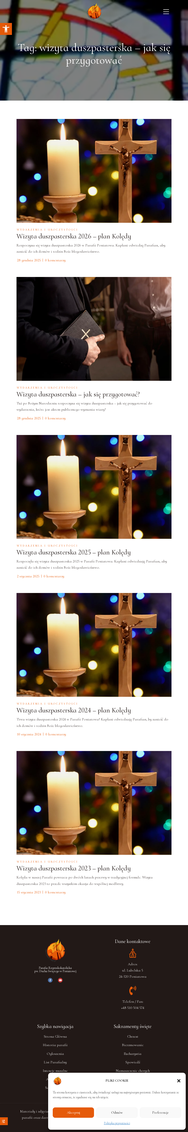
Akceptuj (73, 1112)
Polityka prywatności (117, 1123)
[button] (6, 29)
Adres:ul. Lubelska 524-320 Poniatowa (133, 970)
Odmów (117, 1112)
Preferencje (160, 1112)
